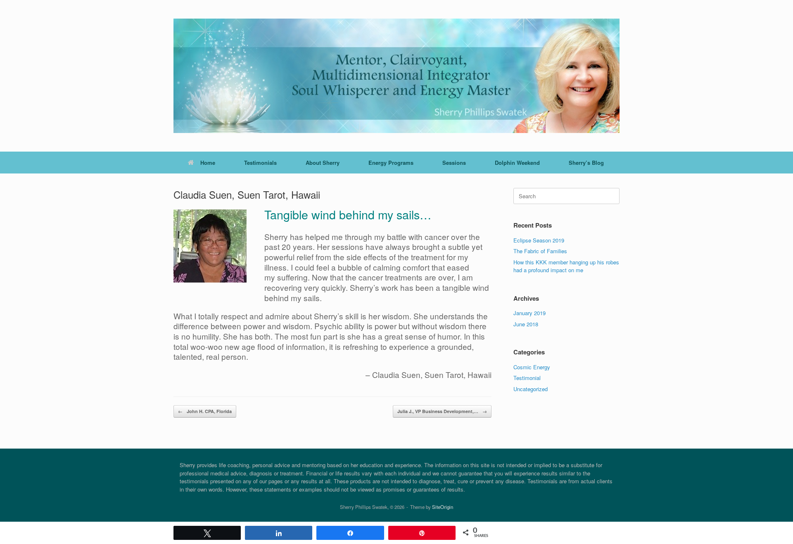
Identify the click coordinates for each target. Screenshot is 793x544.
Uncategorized (530, 389)
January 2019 (529, 313)
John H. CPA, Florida (205, 411)
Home (207, 162)
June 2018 (525, 324)
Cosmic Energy (531, 367)
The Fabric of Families (540, 251)
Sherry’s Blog (586, 162)
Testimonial (527, 378)
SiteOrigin (442, 507)
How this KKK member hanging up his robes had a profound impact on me (566, 266)
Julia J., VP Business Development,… (442, 411)
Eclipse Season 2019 (538, 240)
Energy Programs (390, 162)
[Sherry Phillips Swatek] (396, 76)
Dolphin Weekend (517, 162)
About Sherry (323, 162)
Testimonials (260, 162)
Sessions (454, 162)
